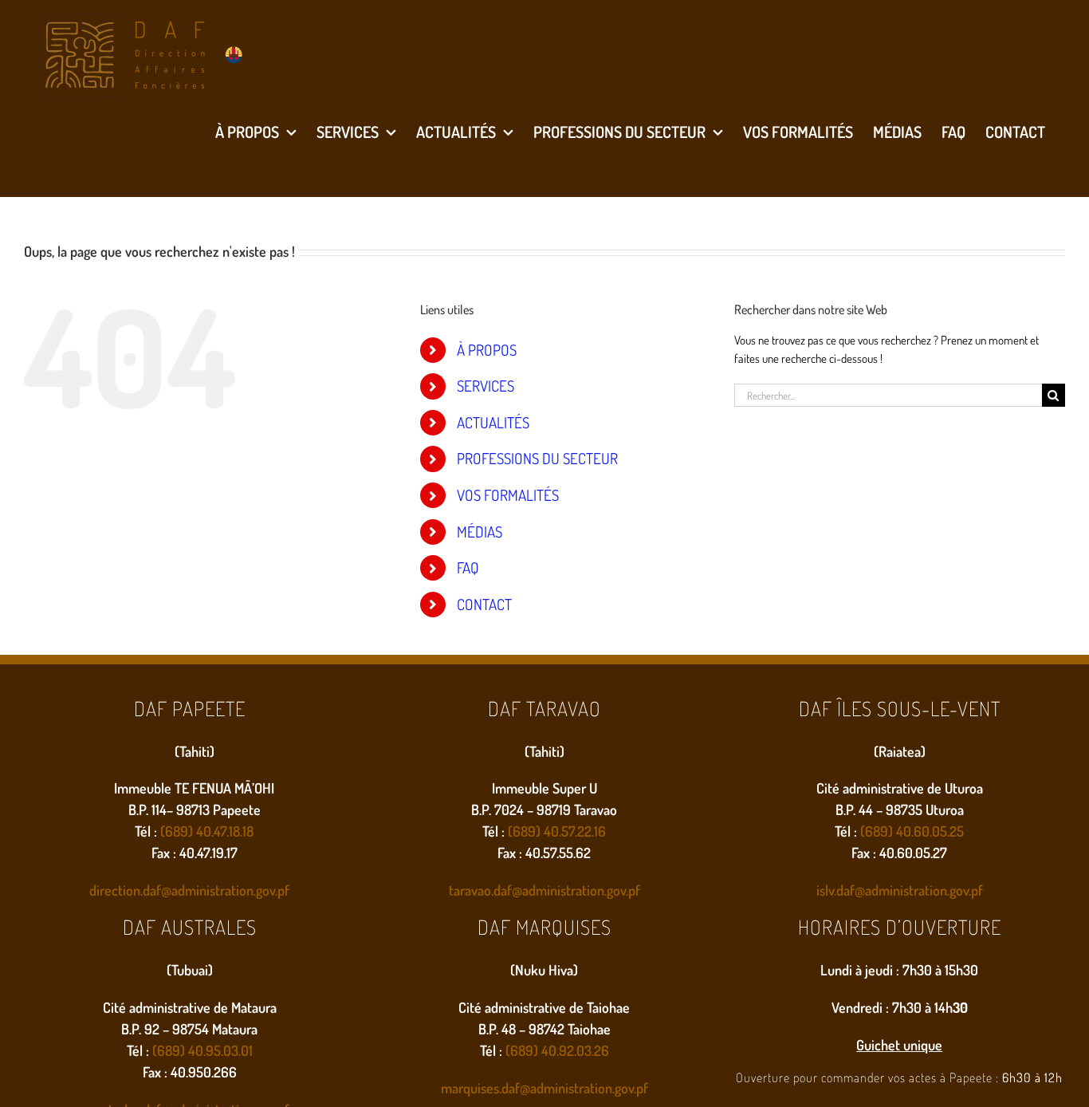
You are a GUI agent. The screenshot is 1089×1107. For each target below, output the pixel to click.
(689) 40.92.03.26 (557, 1050)
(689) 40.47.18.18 (207, 831)
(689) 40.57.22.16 (557, 831)
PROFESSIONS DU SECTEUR (537, 458)
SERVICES (485, 386)
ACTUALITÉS (493, 422)
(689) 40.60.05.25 (912, 831)
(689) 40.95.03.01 (202, 1050)
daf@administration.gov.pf (566, 890)
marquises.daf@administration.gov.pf (544, 1088)
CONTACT (484, 604)
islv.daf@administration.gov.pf (899, 890)
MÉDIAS (479, 532)
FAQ (468, 567)
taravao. (471, 890)
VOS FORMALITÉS (508, 495)
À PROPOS (487, 350)
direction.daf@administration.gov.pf (189, 890)
